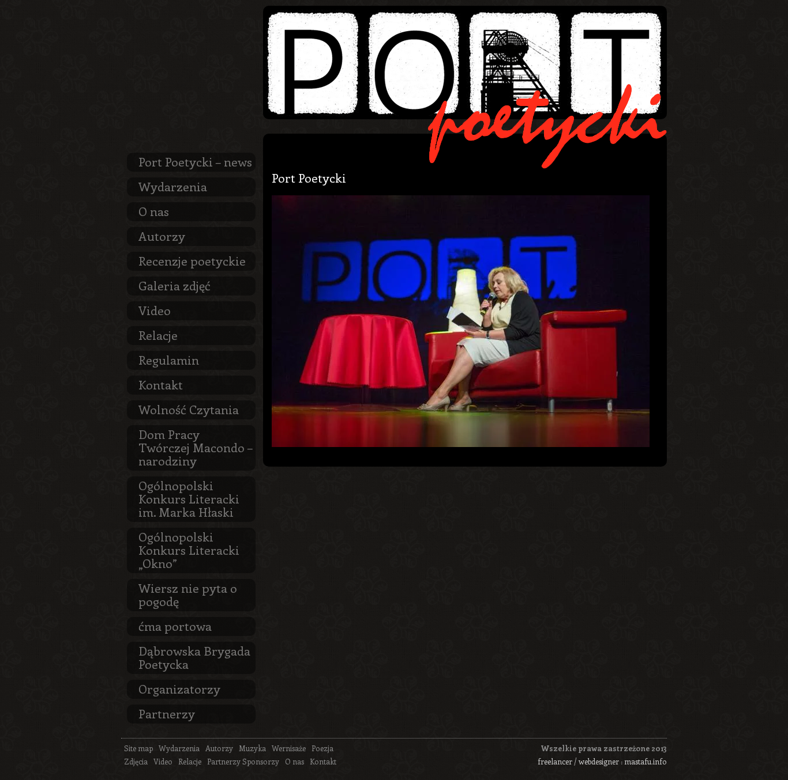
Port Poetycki (309, 177)
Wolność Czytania (188, 409)
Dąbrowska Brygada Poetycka (194, 657)
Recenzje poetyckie (192, 260)
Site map (138, 748)
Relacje (158, 335)
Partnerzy (166, 713)
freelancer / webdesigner (578, 761)
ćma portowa (175, 626)
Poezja (322, 748)
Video (154, 310)
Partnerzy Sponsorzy (243, 761)
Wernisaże (289, 748)
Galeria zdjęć (174, 285)
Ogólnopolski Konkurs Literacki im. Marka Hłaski (188, 498)
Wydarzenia (172, 186)
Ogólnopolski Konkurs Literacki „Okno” (188, 549)
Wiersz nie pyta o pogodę (187, 594)
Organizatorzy (179, 688)
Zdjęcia (136, 761)
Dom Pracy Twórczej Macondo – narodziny (195, 447)
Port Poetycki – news (195, 161)
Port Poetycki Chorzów (465, 62)
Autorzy (161, 236)
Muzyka (252, 748)
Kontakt (160, 384)
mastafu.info (645, 761)
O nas (153, 211)
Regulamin (168, 359)
